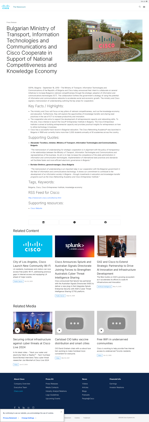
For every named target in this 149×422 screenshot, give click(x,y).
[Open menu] (144, 7)
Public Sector (18, 281)
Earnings (113, 384)
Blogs (84, 391)
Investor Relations (117, 387)
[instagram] (33, 408)
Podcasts (86, 395)
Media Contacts (52, 387)
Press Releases (52, 384)
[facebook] (14, 408)
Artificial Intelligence (104, 286)
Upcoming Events (53, 398)
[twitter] (19, 408)
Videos (85, 384)
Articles (85, 387)
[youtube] (28, 408)
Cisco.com (18, 391)
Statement (67, 418)
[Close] (61, 412)
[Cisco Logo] (6, 7)
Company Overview (22, 384)
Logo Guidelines (52, 395)
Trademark (86, 418)
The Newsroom (19, 7)
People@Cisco (88, 398)
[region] (32, 415)
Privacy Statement (10, 418)
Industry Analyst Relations (56, 391)
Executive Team (20, 387)
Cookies (77, 418)
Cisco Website (36, 208)
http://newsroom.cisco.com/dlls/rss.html (44, 198)
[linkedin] (24, 408)
